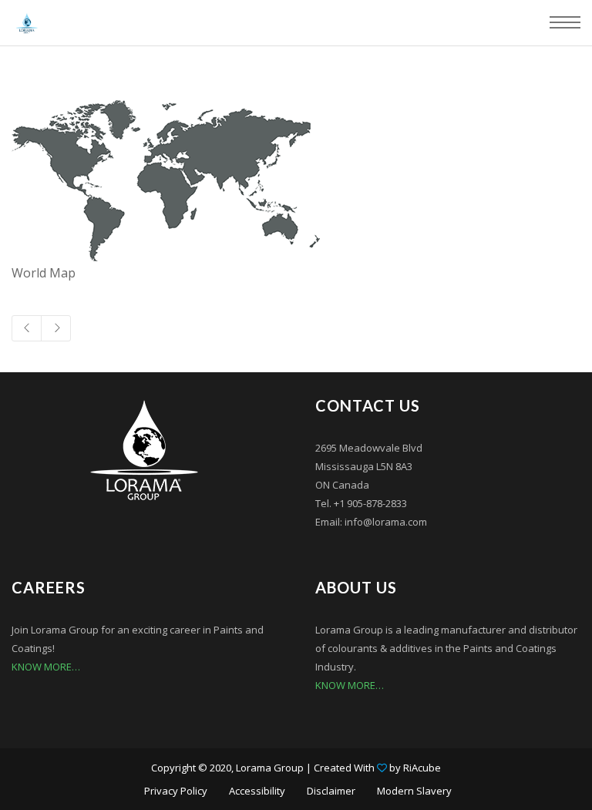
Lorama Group (270, 768)
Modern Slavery (414, 791)
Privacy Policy (175, 791)
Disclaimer (331, 791)
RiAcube (422, 768)
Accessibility (257, 791)
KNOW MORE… (46, 667)
